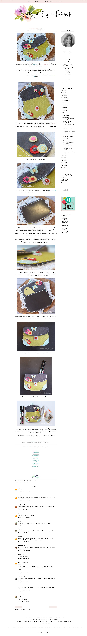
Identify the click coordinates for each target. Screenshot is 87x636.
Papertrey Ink (25, 482)
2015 (63, 155)
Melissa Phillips (65, 231)
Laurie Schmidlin (65, 226)
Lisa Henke (64, 229)
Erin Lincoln (35, 458)
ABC (20, 482)
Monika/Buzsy (21, 545)
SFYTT (66, 68)
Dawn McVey (36, 457)
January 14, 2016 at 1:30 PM (24, 558)
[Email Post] (35, 480)
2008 (63, 167)
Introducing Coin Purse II (68, 136)
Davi (18, 521)
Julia (18, 513)
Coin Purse (46, 64)
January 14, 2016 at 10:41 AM (24, 532)
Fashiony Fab (46, 632)
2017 (63, 95)
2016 (63, 97)
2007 (63, 169)
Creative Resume (48, 1)
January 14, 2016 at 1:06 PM (24, 550)
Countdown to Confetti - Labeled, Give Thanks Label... (68, 146)
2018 (63, 94)
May (64, 110)
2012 (63, 160)
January (65, 117)
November (65, 100)
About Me (37, 1)
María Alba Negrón (21, 562)
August (65, 105)
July (64, 107)
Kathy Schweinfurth (66, 228)
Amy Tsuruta (64, 219)
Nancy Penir (20, 504)
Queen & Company (67, 65)
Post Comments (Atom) (25, 609)
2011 (63, 162)
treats (67, 72)
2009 (63, 165)
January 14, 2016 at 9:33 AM (24, 509)
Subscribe (59, 1)
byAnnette (20, 594)
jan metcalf (20, 495)
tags (67, 71)
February (65, 115)
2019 (63, 92)
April (64, 112)
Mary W (19, 488)
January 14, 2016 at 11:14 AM (24, 541)
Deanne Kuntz (65, 222)
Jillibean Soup (64, 180)
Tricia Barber (64, 232)
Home (29, 1)
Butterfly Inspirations (67, 140)
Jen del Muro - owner (66, 214)
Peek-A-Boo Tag (66, 122)
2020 (63, 90)
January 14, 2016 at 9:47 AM (24, 517)
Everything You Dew (67, 121)
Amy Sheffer (20, 576)
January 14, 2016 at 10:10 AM (24, 525)
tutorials (67, 74)
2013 (63, 159)
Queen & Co (63, 182)
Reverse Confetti (66, 67)
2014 (63, 157)
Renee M (19, 536)
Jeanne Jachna (65, 225)
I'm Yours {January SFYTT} (68, 124)
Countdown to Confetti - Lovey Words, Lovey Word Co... (69, 152)
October (65, 102)
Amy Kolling (64, 215)
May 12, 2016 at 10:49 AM (23, 601)
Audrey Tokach (65, 221)
